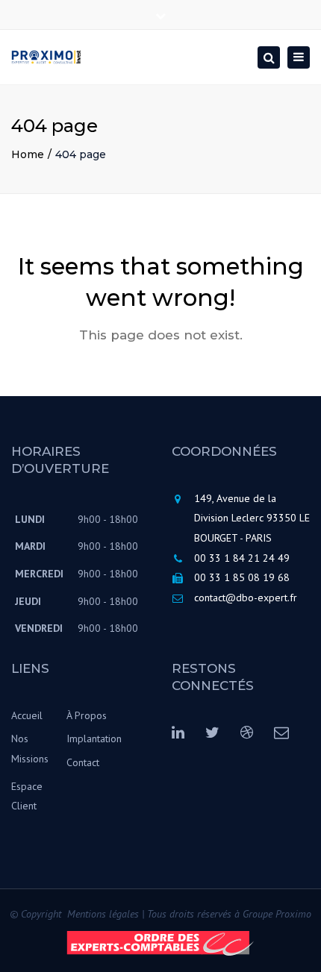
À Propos (86, 715)
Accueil (27, 715)
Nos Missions (30, 748)
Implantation (94, 738)
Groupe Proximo (277, 914)
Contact (82, 762)
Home (27, 154)
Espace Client (27, 796)
